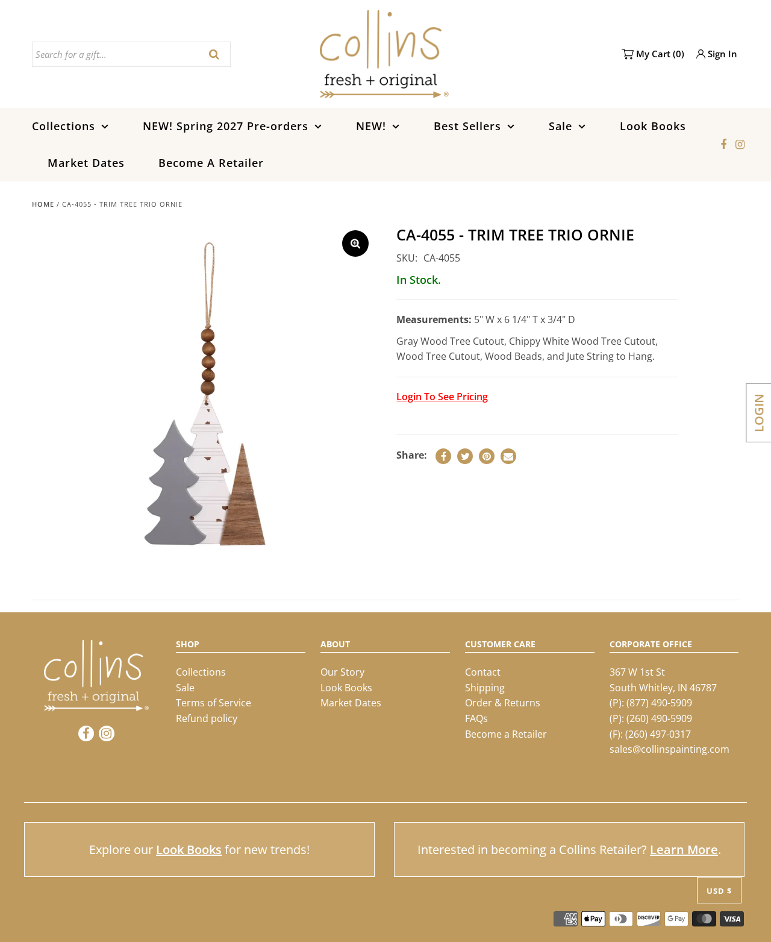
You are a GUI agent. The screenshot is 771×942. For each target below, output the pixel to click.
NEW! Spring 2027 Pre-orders (225, 126)
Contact (483, 672)
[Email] (508, 456)
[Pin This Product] (487, 456)
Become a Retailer (506, 734)
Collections (63, 126)
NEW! (371, 126)
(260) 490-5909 (659, 718)
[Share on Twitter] (465, 456)
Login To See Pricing (442, 396)
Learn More (684, 849)
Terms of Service (213, 702)
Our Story (342, 672)
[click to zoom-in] (355, 243)
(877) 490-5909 (659, 702)
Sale (560, 126)
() (660, 54)
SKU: (406, 258)
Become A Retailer (211, 162)
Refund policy (206, 718)
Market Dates (86, 162)
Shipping (485, 687)
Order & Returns (502, 702)
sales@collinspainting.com (669, 749)
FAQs (476, 718)
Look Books (653, 126)
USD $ (719, 890)
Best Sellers (467, 126)
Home (43, 204)
